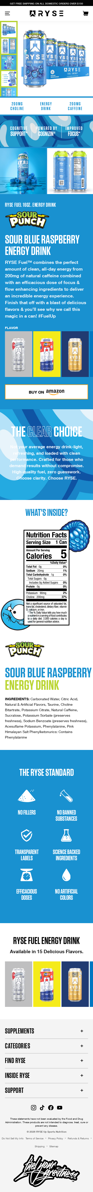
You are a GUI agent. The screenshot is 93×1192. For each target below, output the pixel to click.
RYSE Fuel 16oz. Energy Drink (30, 205)
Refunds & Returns (78, 1138)
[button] (18, 354)
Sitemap (53, 1146)
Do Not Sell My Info (13, 1138)
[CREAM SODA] (75, 354)
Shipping (40, 1146)
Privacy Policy (55, 1138)
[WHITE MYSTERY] (18, 354)
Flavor (11, 328)
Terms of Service (34, 1138)
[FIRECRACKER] (47, 354)
